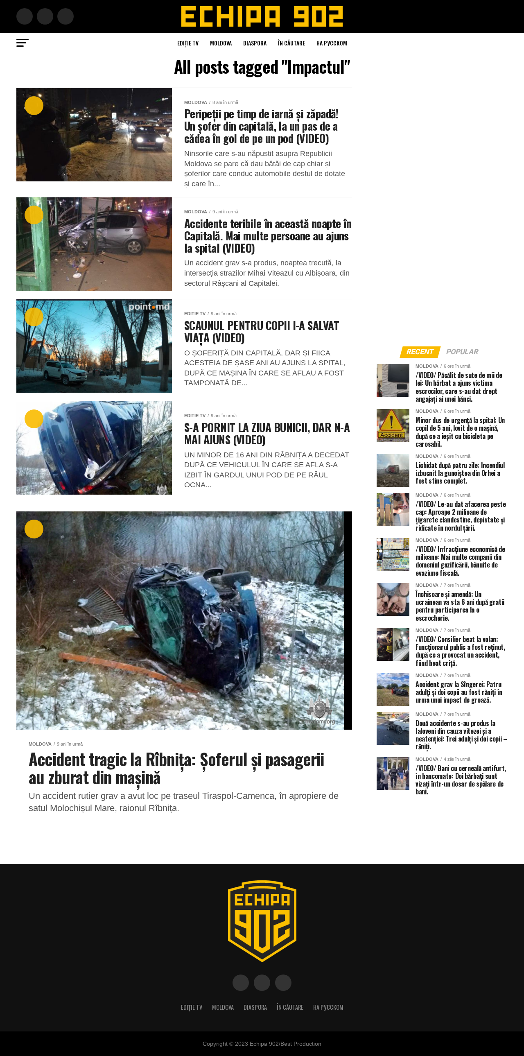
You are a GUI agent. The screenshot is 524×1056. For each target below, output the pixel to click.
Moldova (221, 42)
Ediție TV (188, 42)
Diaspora (255, 42)
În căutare (291, 42)
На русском (331, 42)
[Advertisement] (438, 210)
